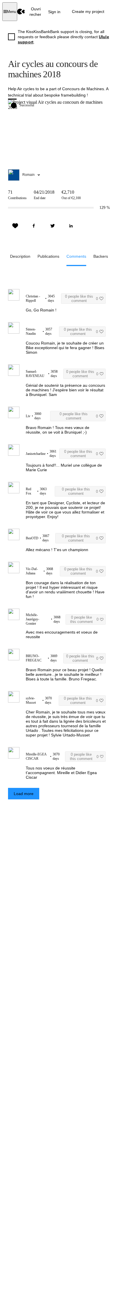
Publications (48, 256)
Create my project (88, 11)
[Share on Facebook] (34, 226)
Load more (24, 793)
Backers (100, 256)
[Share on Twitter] (52, 226)
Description (20, 256)
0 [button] (81, 298)
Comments (76, 256)
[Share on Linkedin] (71, 226)
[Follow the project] (15, 226)
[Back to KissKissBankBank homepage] (21, 12)
